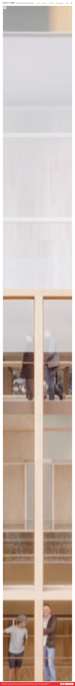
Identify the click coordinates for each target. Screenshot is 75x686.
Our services (44, 3)
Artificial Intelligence (59, 3)
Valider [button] (71, 683)
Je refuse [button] (67, 683)
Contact (67, 3)
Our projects (51, 3)
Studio (38, 3)
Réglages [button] (62, 683)
